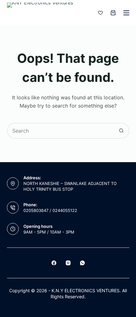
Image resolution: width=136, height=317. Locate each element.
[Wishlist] (100, 12)
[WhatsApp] (82, 263)
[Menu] (126, 13)
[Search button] (121, 130)
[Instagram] (68, 263)
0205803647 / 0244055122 (50, 210)
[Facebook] (54, 263)
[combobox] (61, 131)
